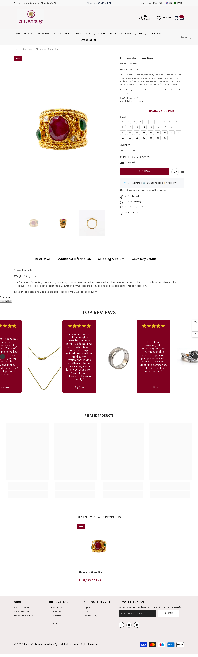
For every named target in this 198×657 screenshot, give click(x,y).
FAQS (140, 3)
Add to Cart (6, 301)
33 (151, 138)
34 (158, 138)
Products (27, 50)
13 (137, 127)
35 (165, 138)
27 (172, 132)
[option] (62, 128)
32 (144, 138)
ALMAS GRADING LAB (99, 3)
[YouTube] (136, 625)
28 (179, 132)
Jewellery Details (144, 259)
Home (16, 50)
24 (151, 132)
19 (178, 127)
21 (130, 132)
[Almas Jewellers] (44, 356)
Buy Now (144, 171)
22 (137, 132)
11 (123, 127)
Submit (168, 613)
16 (158, 127)
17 (165, 127)
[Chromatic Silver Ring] (99, 546)
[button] (2, 356)
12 (130, 127)
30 (130, 138)
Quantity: (125, 145)
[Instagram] (129, 625)
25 (158, 132)
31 (137, 138)
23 (144, 132)
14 (144, 127)
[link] (175, 171)
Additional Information (74, 259)
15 (151, 127)
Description (43, 259)
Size (122, 117)
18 (171, 127)
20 (123, 132)
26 (165, 132)
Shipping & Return (111, 259)
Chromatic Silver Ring (91, 572)
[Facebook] (121, 625)
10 (176, 122)
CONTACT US (154, 3)
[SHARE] (181, 171)
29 (123, 138)
